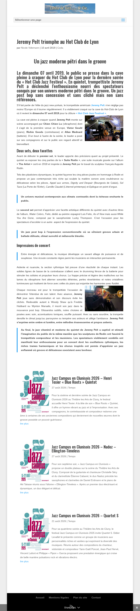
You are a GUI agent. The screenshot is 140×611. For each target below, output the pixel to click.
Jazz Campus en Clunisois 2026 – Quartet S (85, 515)
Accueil (40, 597)
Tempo (71, 387)
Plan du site (80, 597)
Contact (96, 597)
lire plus (24, 423)
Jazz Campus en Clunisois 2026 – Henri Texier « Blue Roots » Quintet (82, 380)
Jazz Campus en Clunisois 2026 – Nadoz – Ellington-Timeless (84, 449)
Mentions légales (59, 597)
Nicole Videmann (30, 47)
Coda (60, 47)
